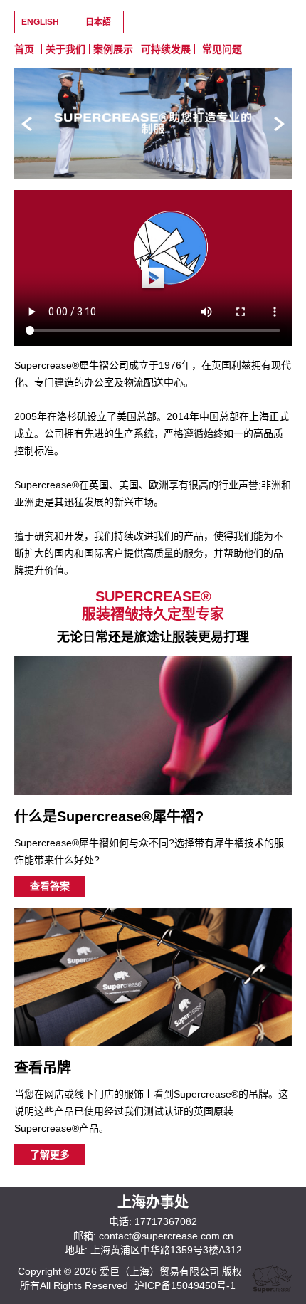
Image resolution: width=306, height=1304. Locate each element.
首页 (24, 49)
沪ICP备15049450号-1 (185, 1285)
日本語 (98, 22)
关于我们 (65, 49)
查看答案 (50, 886)
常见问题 (222, 49)
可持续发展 (166, 49)
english (40, 22)
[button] (279, 124)
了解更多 (50, 1154)
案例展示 (113, 49)
